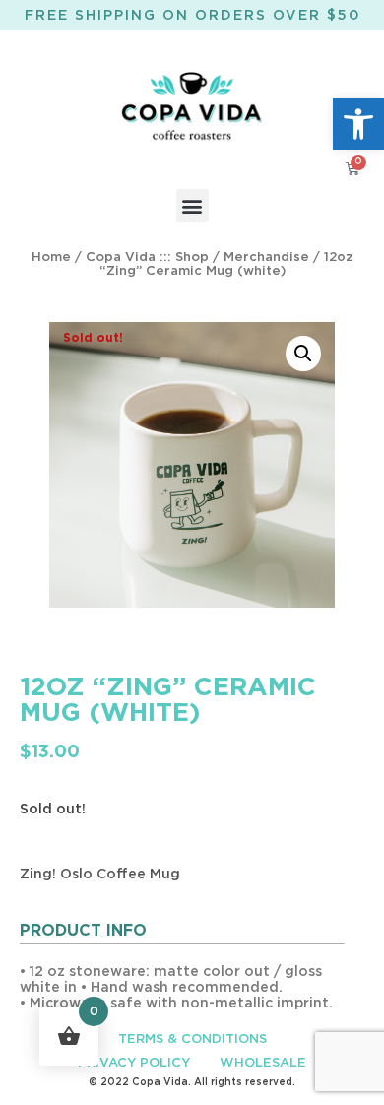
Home (51, 257)
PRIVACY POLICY (134, 1063)
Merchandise (266, 257)
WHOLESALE (263, 1063)
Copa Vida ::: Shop (147, 257)
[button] (358, 124)
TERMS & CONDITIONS (192, 1039)
